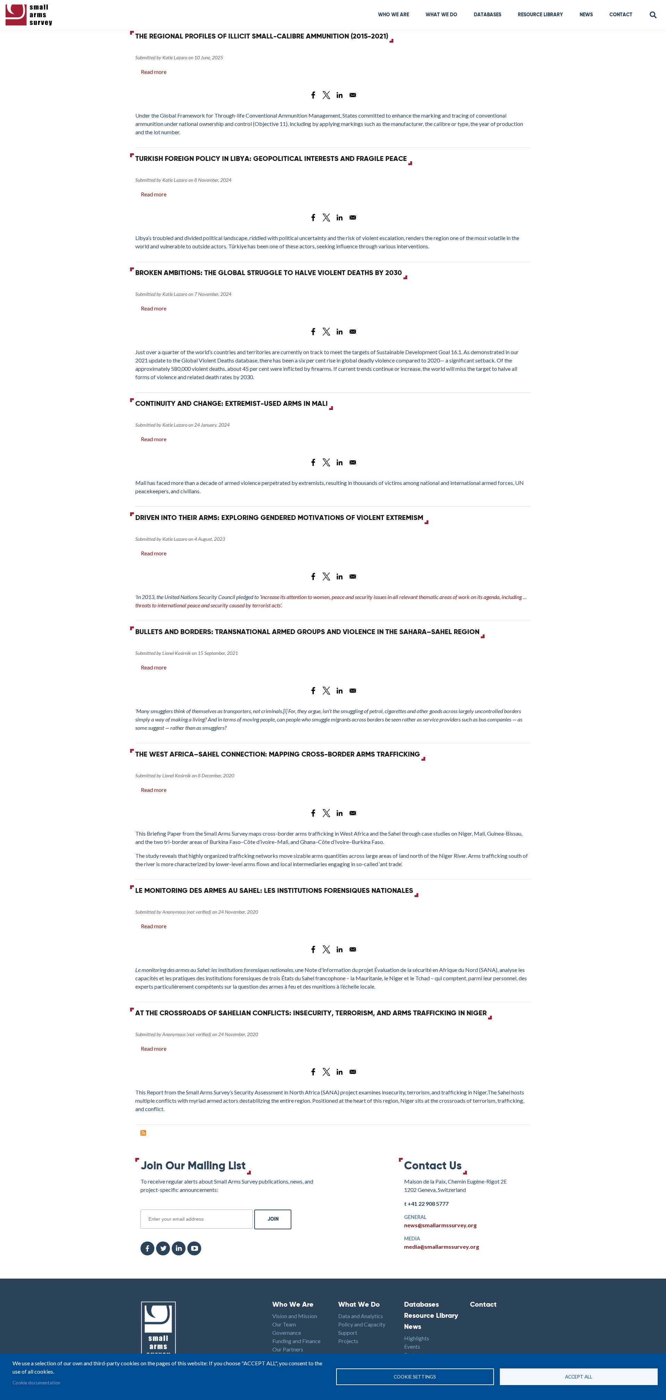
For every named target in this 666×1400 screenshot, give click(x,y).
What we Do (441, 14)
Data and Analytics (360, 1316)
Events (412, 1346)
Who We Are (393, 14)
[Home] (30, 15)
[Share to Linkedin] (339, 95)
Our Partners (287, 1349)
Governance (286, 1332)
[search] (653, 15)
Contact (620, 14)
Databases (487, 14)
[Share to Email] (353, 95)
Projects (348, 1341)
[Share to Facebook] (313, 95)
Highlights (416, 1338)
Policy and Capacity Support (361, 1328)
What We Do (359, 1304)
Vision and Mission (294, 1316)
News (586, 14)
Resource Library (540, 14)
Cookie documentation (36, 1382)
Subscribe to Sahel (143, 1133)
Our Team (284, 1324)
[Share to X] (326, 95)
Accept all (578, 1377)
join (144, 1206)
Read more (153, 71)
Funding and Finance (296, 1341)
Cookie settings (415, 1377)
